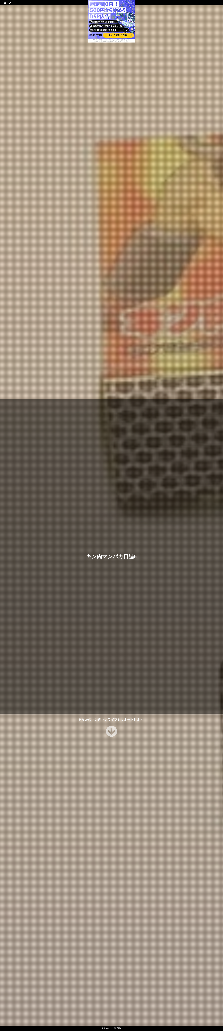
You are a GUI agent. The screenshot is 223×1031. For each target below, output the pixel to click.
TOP (9, 2)
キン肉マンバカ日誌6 (111, 556)
